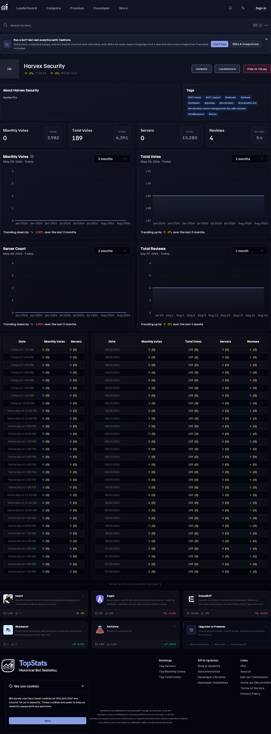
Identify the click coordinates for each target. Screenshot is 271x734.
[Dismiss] (266, 39)
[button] (135, 25)
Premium (77, 8)
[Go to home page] (4, 8)
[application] (66, 196)
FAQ (243, 666)
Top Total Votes (170, 677)
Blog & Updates (209, 666)
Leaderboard (26, 8)
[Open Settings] (243, 8)
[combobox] (141, 25)
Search (245, 671)
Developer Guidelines (213, 682)
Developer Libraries (212, 677)
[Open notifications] (230, 8)
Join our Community (254, 677)
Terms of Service (252, 688)
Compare (53, 8)
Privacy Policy (250, 694)
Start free (219, 44)
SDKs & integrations (246, 44)
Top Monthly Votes (172, 671)
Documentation (209, 671)
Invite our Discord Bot (255, 682)
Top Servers (167, 666)
